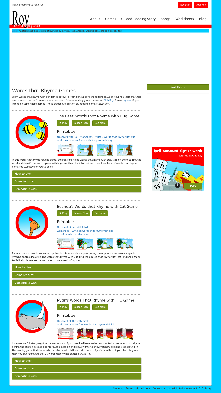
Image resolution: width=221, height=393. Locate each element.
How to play (23, 173)
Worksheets (184, 19)
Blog (202, 19)
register (127, 100)
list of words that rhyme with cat (76, 234)
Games (110, 19)
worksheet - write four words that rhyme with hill (86, 324)
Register (185, 4)
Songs (165, 19)
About (96, 19)
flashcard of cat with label (72, 227)
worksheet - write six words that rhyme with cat (85, 230)
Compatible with (26, 189)
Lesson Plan (81, 123)
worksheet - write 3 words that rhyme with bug (107, 137)
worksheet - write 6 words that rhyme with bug (84, 140)
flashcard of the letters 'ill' (73, 321)
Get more (100, 123)
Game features (25, 181)
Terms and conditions (138, 388)
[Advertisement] (110, 58)
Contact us (159, 388)
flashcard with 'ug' (67, 137)
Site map (118, 388)
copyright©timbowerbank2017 (185, 388)
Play (64, 123)
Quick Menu (177, 87)
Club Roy (201, 4)
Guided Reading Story (138, 19)
